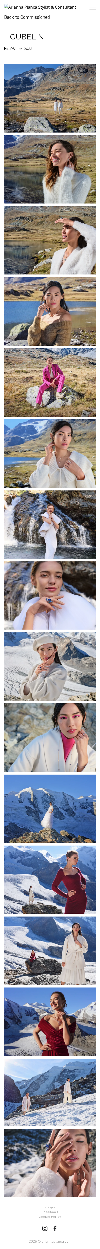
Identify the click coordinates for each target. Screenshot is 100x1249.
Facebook (50, 1211)
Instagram (50, 1207)
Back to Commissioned (27, 17)
